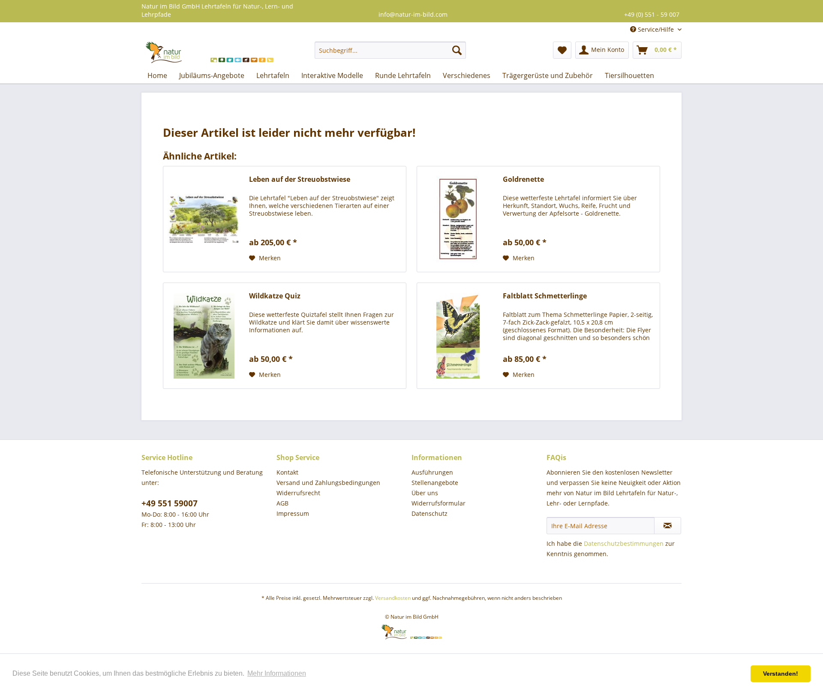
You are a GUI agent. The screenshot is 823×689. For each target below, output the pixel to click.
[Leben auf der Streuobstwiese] (204, 219)
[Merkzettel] (562, 50)
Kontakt (287, 472)
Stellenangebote (435, 482)
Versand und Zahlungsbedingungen (328, 482)
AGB (282, 503)
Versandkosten (393, 598)
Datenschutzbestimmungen (624, 543)
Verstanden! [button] (780, 673)
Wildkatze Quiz (274, 296)
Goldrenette (523, 179)
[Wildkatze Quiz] (204, 336)
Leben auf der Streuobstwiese (299, 179)
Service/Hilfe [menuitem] (656, 29)
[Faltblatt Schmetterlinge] (457, 336)
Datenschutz (430, 513)
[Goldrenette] (457, 219)
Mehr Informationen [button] (276, 673)
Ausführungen (432, 472)
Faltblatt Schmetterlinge (545, 296)
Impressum (292, 513)
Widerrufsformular (439, 503)
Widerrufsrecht (298, 493)
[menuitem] (390, 50)
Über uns (425, 493)
